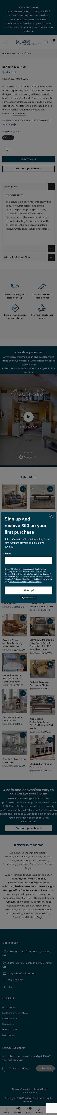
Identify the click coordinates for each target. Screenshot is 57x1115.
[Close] (51, 516)
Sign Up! (28, 590)
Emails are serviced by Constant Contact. (25, 581)
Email (8, 553)
